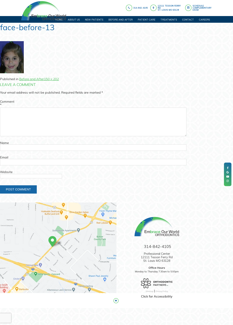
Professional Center (157, 257)
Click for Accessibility (156, 296)
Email (4, 157)
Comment (7, 103)
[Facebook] (228, 168)
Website (6, 172)
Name (4, 142)
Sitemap (150, 291)
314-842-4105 (140, 8)
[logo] (43, 11)
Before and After (31, 79)
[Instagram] (228, 180)
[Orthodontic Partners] (157, 282)
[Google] (228, 172)
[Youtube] (227, 176)
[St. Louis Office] (55, 242)
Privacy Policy (162, 291)
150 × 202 (51, 79)
